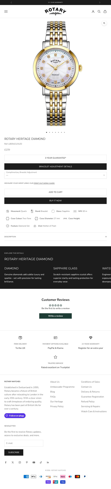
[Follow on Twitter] (12, 462)
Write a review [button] (55, 315)
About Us (55, 381)
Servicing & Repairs (90, 406)
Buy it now (55, 200)
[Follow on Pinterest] (26, 462)
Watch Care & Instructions (94, 411)
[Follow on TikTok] (41, 462)
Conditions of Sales (90, 381)
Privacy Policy (56, 406)
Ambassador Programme (62, 386)
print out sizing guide (44, 183)
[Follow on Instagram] (19, 462)
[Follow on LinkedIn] (48, 462)
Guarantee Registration (92, 396)
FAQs (53, 396)
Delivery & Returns (90, 391)
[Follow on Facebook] (5, 462)
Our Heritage (56, 401)
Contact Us (86, 386)
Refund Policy (87, 401)
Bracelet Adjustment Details (55, 166)
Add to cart (55, 192)
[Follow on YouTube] (33, 462)
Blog (52, 391)
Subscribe (13, 452)
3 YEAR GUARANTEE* (55, 158)
